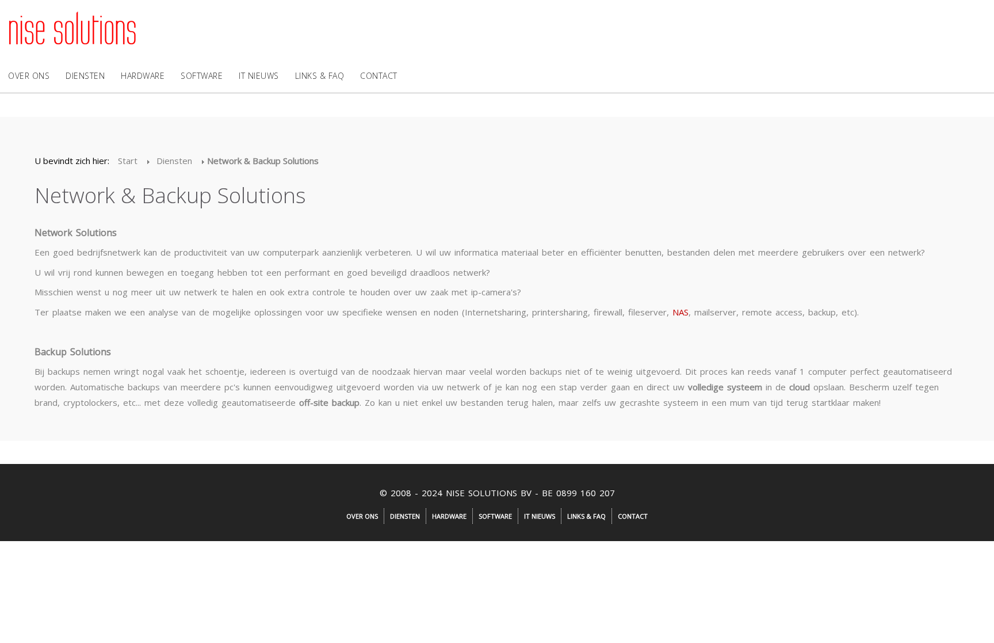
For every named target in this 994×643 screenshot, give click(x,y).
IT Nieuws (259, 75)
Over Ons (28, 75)
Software (202, 75)
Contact (378, 75)
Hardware (143, 75)
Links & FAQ (320, 75)
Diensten (85, 75)
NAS (680, 312)
